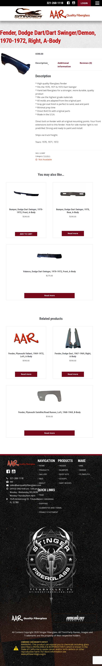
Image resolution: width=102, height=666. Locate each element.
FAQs (41, 495)
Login (84, 3)
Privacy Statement (48, 512)
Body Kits (64, 474)
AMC (81, 465)
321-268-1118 (16, 478)
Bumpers (63, 470)
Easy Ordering (46, 499)
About (42, 483)
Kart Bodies (65, 483)
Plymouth (84, 474)
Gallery (43, 474)
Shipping (43, 503)
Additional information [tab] (64, 65)
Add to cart (26, 234)
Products (44, 470)
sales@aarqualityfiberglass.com (25, 485)
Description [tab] (41, 63)
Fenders (46, 156)
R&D (41, 478)
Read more (73, 233)
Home (42, 465)
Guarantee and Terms (50, 507)
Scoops (63, 478)
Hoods (62, 465)
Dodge (82, 470)
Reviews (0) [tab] (86, 63)
